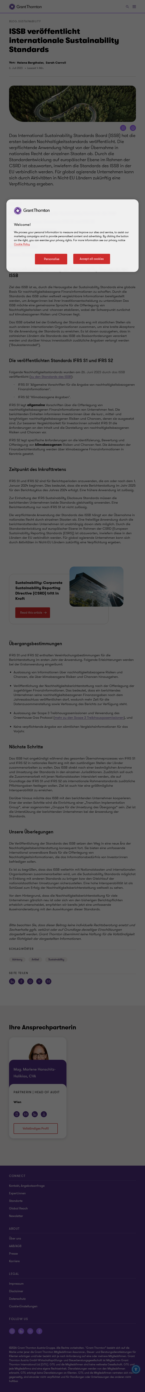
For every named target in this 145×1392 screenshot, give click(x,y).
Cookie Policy (22, 244)
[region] (72, 235)
